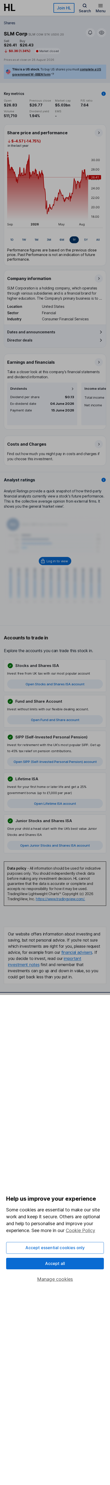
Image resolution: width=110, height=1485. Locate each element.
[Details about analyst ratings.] (103, 479)
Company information (29, 278)
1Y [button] (74, 239)
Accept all (55, 1263)
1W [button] (24, 239)
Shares (9, 22)
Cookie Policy (80, 1230)
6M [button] (62, 239)
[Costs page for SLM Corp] (55, 451)
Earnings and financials (31, 362)
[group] (55, 240)
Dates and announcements (31, 332)
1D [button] (12, 239)
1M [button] (36, 239)
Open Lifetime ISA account (55, 803)
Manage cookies (55, 1279)
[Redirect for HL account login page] (55, 561)
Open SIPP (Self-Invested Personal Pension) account (55, 762)
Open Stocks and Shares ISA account (55, 684)
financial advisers (76, 952)
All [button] (98, 239)
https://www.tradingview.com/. (60, 899)
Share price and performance (37, 132)
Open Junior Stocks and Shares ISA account (55, 845)
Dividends (18, 389)
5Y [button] (86, 239)
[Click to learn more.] (103, 93)
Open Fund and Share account (55, 720)
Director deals (19, 340)
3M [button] (49, 239)
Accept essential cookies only (55, 1247)
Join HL (64, 7)
